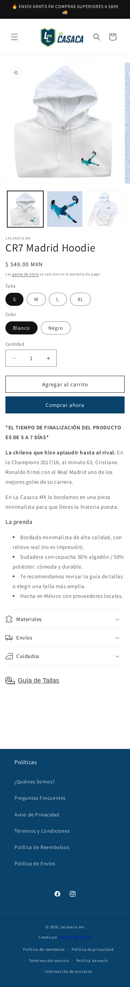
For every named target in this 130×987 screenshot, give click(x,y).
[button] (14, 37)
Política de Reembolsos (41, 847)
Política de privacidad (92, 949)
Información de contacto (68, 971)
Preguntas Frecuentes (40, 798)
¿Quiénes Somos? (34, 781)
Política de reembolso (44, 949)
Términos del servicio (49, 960)
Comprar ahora (65, 404)
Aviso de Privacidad (36, 814)
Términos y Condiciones (42, 831)
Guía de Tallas (38, 680)
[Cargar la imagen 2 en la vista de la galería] (65, 209)
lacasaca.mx (72, 926)
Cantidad (14, 344)
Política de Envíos (35, 863)
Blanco (21, 328)
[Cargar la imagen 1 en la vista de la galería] (25, 209)
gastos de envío (25, 274)
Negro (55, 328)
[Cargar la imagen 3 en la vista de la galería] (104, 209)
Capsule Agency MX (75, 937)
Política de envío (92, 960)
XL (80, 299)
